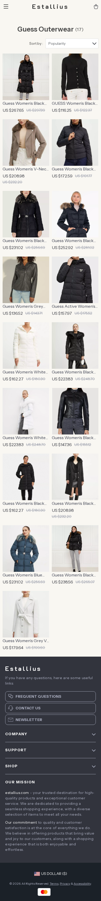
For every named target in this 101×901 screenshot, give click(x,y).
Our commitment (21, 822)
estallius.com (17, 792)
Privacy (65, 883)
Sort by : (36, 43)
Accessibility (82, 883)
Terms (54, 883)
